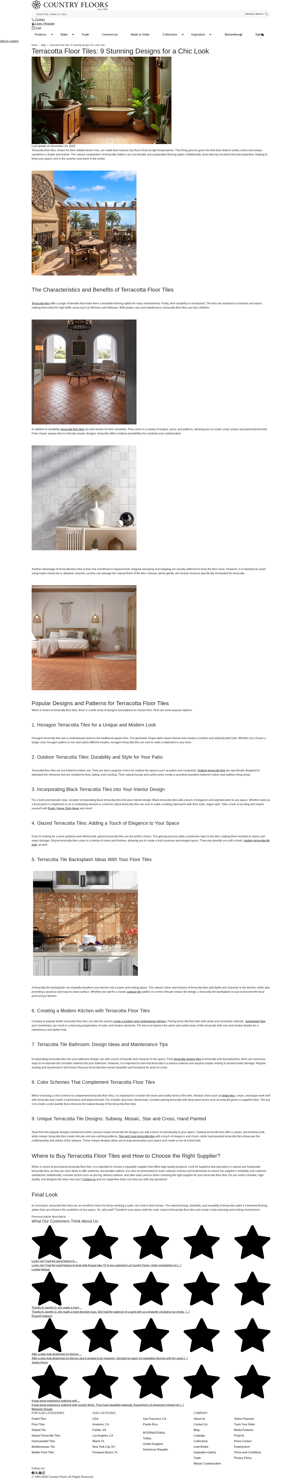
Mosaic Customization (207, 1463)
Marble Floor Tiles (43, 1452)
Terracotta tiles (41, 303)
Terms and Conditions (247, 1452)
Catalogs (199, 1435)
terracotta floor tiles (72, 429)
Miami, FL (98, 1441)
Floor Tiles (38, 1424)
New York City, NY (103, 1446)
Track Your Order (244, 1424)
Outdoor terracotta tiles (211, 770)
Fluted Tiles (39, 1418)
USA (95, 1418)
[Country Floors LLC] (70, 4)
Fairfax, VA (99, 1429)
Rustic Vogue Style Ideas (63, 808)
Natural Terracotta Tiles (46, 1435)
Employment (242, 1446)
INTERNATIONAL (154, 1432)
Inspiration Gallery (205, 1452)
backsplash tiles (255, 1021)
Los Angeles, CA (102, 1435)
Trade (197, 1457)
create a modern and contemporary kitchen (139, 1021)
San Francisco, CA (154, 1418)
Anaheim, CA (100, 1424)
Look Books (201, 1446)
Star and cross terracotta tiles (137, 1136)
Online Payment (244, 1418)
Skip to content (9, 41)
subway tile (134, 991)
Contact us (89, 1179)
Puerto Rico (150, 1424)
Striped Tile (39, 1429)
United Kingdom (153, 1443)
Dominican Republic (155, 1449)
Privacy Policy (243, 1457)
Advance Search (254, 13)
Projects (239, 1435)
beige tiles (228, 1095)
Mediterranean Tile (43, 1446)
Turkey (147, 1438)
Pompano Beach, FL (105, 1452)
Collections (201, 1441)
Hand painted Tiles (43, 1441)
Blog (196, 1429)
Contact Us (200, 1424)
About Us (199, 1418)
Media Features (243, 1429)
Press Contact (242, 1441)
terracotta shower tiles (187, 1059)
